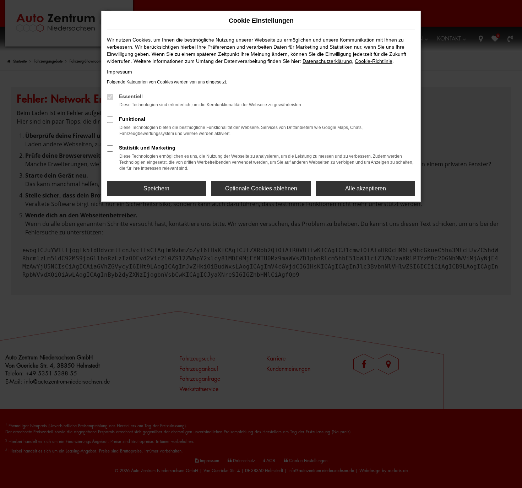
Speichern (156, 188)
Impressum (119, 72)
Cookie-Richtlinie (373, 61)
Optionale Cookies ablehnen (261, 188)
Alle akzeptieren (365, 188)
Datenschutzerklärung (327, 61)
